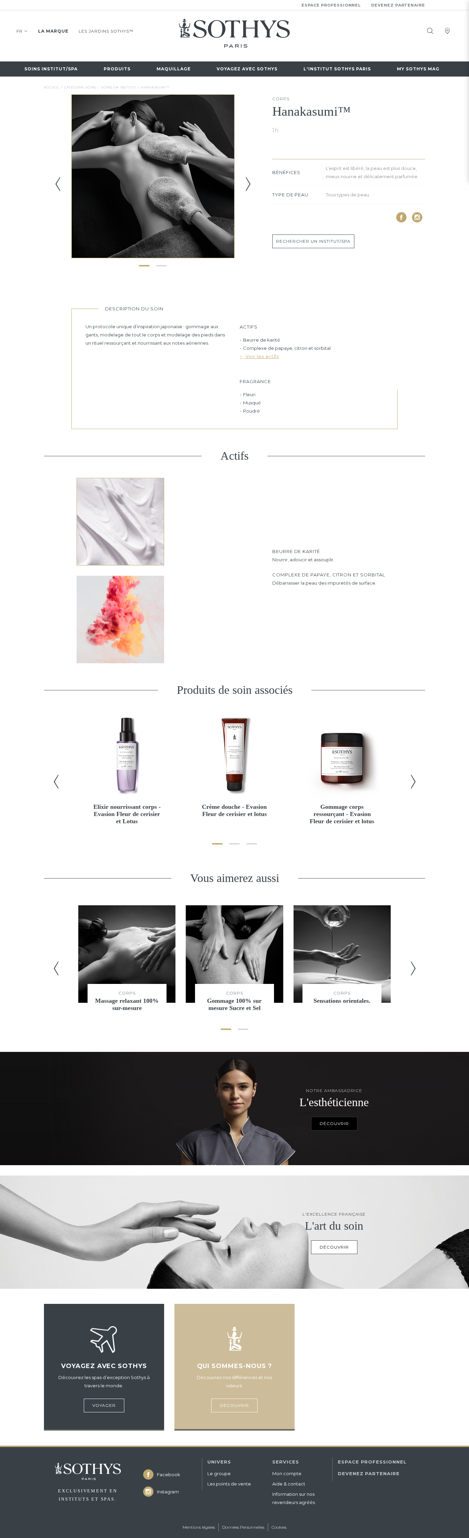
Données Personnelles (243, 1527)
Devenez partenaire (398, 5)
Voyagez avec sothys (247, 68)
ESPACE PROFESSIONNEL (372, 1462)
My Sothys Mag (418, 68)
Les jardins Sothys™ (106, 31)
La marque (53, 31)
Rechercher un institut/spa (313, 241)
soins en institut (118, 87)
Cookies (279, 1527)
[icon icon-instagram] (417, 217)
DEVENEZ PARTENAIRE (369, 1473)
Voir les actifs (261, 356)
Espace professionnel (331, 5)
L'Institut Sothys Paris (337, 68)
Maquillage (174, 68)
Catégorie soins (80, 87)
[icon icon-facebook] (401, 217)
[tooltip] (430, 30)
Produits (117, 68)
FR (19, 31)
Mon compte (286, 1473)
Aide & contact (288, 1484)
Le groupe (219, 1473)
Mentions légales (199, 1527)
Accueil (51, 87)
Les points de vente (229, 1484)
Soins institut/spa (51, 68)
